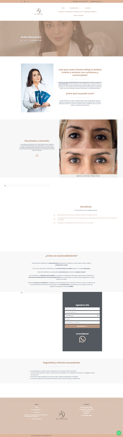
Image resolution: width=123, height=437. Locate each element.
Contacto (88, 8)
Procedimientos (74, 8)
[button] (61, 148)
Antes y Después (78, 15)
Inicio (63, 8)
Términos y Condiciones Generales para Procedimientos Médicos (77, 12)
